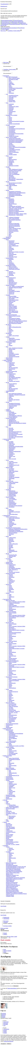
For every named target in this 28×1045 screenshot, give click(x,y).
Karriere (5, 1030)
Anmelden (5, 922)
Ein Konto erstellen (7, 925)
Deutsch (5, 933)
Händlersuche (6, 917)
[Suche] (13, 973)
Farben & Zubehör (7, 950)
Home (4, 949)
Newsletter (5, 1024)
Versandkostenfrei (4, 4)
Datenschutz (6, 1021)
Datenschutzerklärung (12, 988)
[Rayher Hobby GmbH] (11, 936)
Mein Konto (5, 921)
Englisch (5, 934)
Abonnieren (16, 985)
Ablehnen (9, 1043)
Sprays (4, 952)
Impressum (5, 1023)
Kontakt (5, 1032)
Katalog (5, 1031)
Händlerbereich (4, 6)
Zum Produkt (3, 906)
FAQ (4, 1025)
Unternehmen (6, 918)
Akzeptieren (3, 1043)
